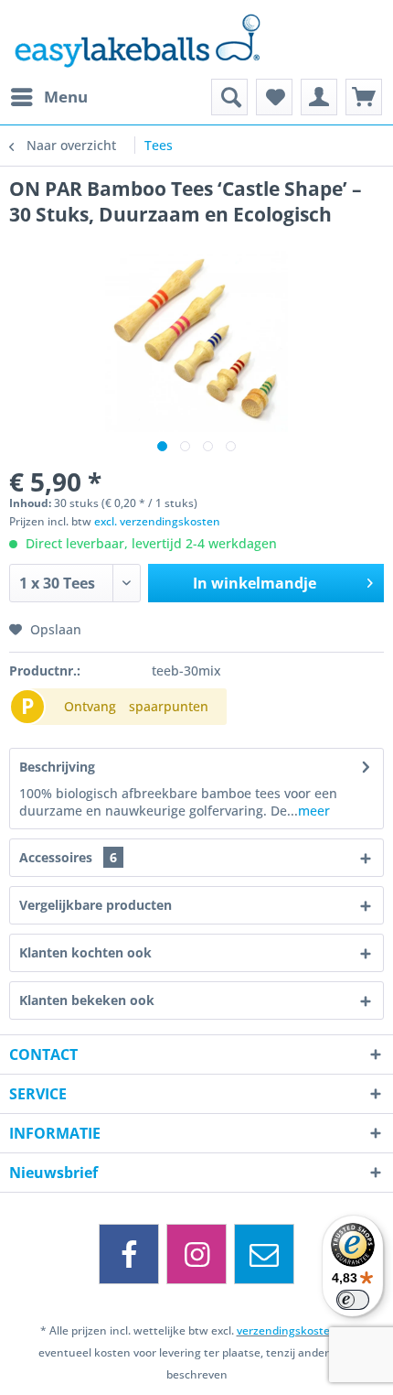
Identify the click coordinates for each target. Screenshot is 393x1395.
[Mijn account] (319, 97)
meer (314, 810)
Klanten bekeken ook (86, 1000)
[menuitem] (48, 97)
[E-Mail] (264, 1254)
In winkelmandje (254, 583)
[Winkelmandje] (363, 97)
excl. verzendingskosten (157, 521)
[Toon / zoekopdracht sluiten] (229, 97)
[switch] (352, 1300)
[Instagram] (196, 1254)
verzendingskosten (287, 1330)
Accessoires (68, 857)
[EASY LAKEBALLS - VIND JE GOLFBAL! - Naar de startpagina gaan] (196, 39)
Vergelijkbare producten (95, 905)
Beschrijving (57, 766)
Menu (66, 96)
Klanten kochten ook (85, 952)
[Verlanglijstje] (274, 97)
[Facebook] (129, 1254)
